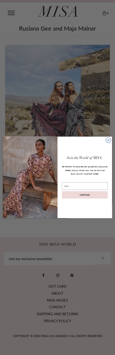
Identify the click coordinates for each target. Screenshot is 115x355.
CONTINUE (85, 195)
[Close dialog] (108, 140)
